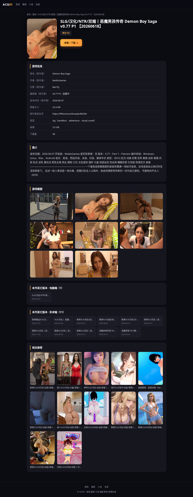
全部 (38, 4)
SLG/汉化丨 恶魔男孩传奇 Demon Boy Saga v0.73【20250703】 (64, 321)
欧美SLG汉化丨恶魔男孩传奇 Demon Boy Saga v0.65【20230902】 (64, 332)
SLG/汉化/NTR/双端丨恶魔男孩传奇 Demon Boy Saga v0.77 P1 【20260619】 (41, 297)
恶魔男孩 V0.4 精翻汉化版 (131, 332)
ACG (8, 4)
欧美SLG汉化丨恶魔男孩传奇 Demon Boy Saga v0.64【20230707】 (86, 332)
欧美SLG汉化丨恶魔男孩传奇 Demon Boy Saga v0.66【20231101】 (41, 332)
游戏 (18, 4)
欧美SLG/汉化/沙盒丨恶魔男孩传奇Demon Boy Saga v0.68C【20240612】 (131, 321)
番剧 (24, 4)
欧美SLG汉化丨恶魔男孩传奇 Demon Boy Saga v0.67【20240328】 (153, 321)
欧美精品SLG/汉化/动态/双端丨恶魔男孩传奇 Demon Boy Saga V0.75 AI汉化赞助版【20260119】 (41, 321)
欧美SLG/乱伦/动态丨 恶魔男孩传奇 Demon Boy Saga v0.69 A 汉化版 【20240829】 (86, 321)
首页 (29, 14)
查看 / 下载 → (71, 42)
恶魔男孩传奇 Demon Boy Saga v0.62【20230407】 (108, 332)
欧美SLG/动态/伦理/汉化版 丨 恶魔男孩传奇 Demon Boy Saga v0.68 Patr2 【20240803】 (108, 321)
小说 (31, 4)
